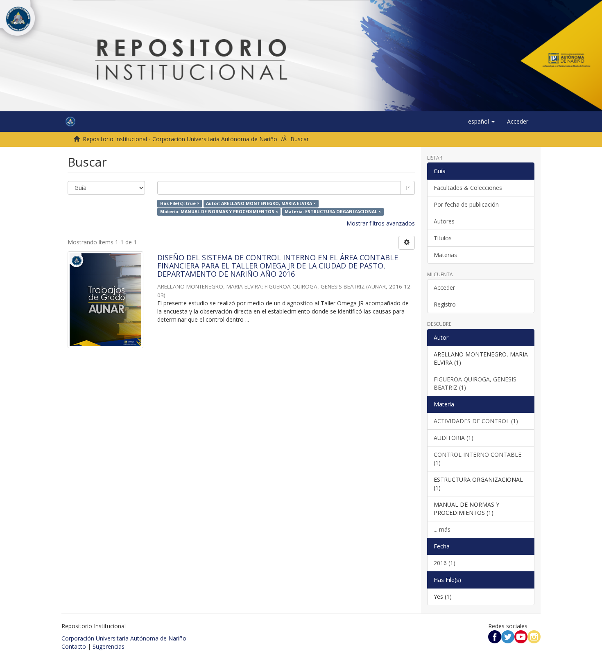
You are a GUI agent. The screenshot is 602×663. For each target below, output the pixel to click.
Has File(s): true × (179, 203)
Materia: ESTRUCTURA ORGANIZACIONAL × (333, 211)
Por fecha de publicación (466, 204)
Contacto (73, 646)
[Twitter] (507, 636)
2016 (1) (444, 563)
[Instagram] (534, 636)
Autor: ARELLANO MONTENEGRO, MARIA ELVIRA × (261, 203)
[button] (481, 121)
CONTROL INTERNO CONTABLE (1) (477, 459)
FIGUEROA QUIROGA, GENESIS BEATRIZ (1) (475, 383)
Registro (445, 304)
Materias (445, 255)
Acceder (444, 287)
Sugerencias (108, 646)
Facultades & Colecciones (468, 188)
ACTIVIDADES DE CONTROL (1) (476, 421)
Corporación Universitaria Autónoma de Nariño (123, 638)
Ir (408, 188)
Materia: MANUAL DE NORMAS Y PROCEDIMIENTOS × (219, 211)
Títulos (443, 238)
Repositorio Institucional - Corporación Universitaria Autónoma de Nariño (180, 139)
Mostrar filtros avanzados (380, 223)
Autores (444, 221)
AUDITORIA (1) (453, 438)
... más (442, 529)
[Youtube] (520, 636)
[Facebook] (494, 636)
